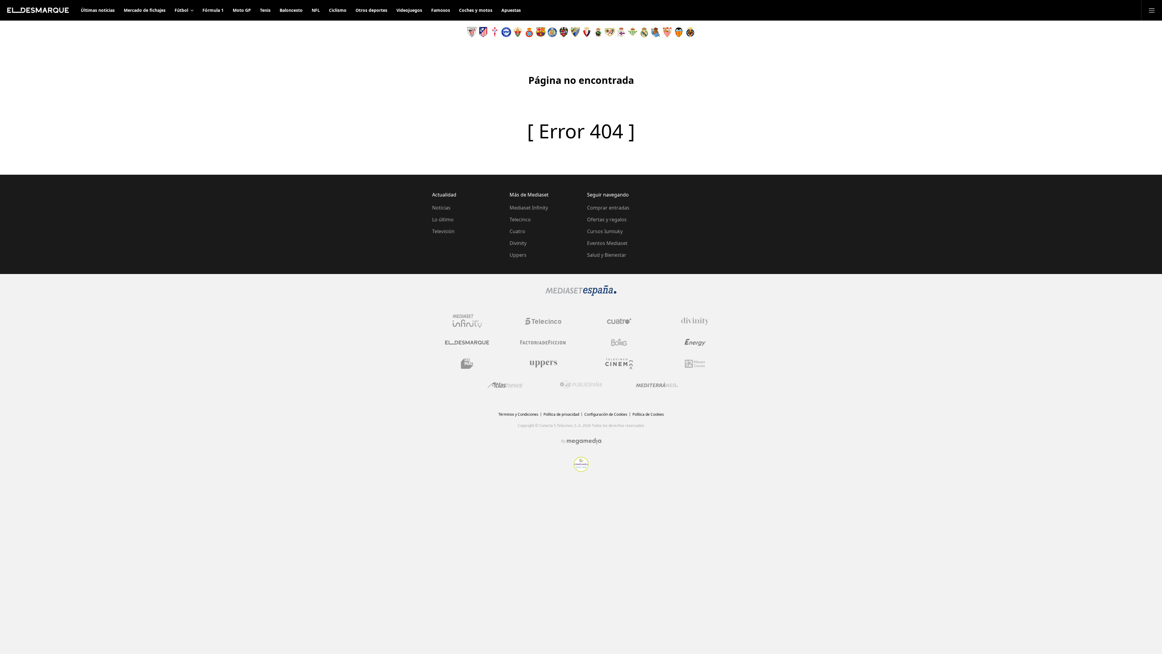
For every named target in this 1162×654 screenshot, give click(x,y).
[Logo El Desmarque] (467, 343)
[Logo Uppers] (543, 363)
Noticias (441, 207)
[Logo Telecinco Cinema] (619, 363)
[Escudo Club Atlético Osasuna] (587, 32)
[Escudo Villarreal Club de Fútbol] (690, 32)
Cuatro (517, 231)
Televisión (443, 231)
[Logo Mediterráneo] (657, 384)
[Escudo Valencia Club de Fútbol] (679, 32)
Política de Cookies (648, 414)
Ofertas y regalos (607, 219)
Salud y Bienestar (606, 255)
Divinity (518, 243)
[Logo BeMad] (467, 363)
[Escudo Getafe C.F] (552, 32)
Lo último (443, 219)
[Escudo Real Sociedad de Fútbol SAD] (656, 32)
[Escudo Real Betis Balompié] (633, 32)
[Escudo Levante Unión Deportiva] (564, 32)
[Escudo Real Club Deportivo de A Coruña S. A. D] (621, 32)
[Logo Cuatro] (619, 321)
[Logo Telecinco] (543, 321)
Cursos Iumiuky (605, 231)
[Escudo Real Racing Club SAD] (598, 32)
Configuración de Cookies (605, 414)
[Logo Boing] (619, 342)
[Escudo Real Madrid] (644, 32)
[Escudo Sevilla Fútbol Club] (667, 32)
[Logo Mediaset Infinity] (467, 321)
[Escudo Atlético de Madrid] (483, 32)
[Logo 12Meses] (695, 364)
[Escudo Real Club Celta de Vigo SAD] (495, 32)
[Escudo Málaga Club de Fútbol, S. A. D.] (575, 32)
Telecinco (520, 219)
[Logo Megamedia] (584, 441)
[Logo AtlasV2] (505, 385)
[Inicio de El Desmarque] (38, 10)
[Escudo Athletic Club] (472, 32)
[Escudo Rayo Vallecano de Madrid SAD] (610, 32)
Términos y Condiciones (518, 414)
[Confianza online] (581, 470)
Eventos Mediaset (607, 243)
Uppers (518, 255)
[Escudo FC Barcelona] (541, 32)
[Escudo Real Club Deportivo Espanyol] (529, 32)
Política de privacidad (561, 414)
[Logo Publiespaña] (581, 384)
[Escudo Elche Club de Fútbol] (518, 32)
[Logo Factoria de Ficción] (543, 342)
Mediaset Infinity (529, 207)
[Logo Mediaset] (581, 294)
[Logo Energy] (695, 342)
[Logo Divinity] (695, 321)
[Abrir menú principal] (1152, 10)
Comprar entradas (608, 207)
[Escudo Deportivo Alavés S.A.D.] (506, 32)
